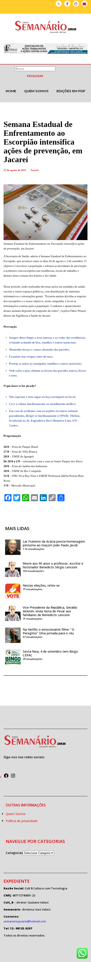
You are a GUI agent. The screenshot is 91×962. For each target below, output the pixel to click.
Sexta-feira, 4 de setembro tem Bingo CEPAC (50, 653)
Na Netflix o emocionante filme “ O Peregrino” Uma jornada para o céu (48, 631)
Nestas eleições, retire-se (41, 585)
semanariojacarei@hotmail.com (25, 921)
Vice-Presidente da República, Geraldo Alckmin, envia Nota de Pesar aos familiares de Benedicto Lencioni (50, 611)
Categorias (14, 853)
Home (11, 91)
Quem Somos (36, 91)
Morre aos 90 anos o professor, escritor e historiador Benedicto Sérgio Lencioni (53, 565)
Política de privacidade (22, 821)
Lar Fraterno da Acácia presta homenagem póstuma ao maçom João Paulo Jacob (54, 543)
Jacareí (34, 170)
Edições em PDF (71, 91)
